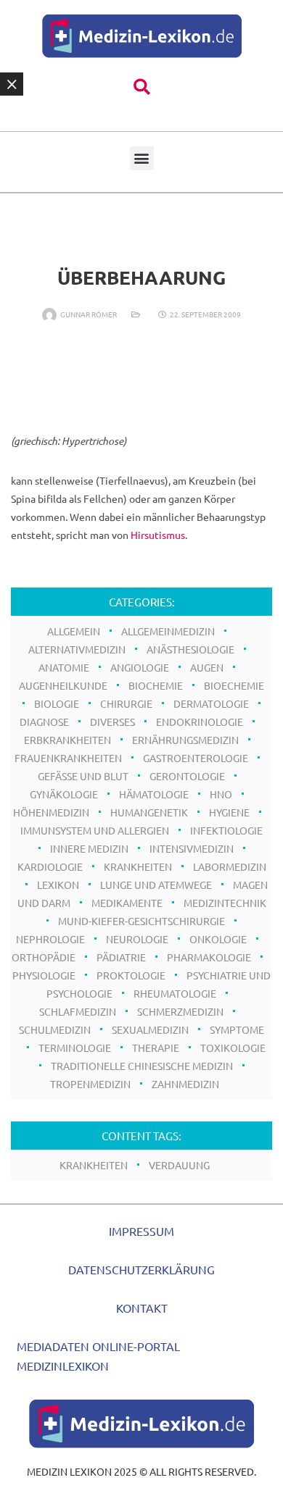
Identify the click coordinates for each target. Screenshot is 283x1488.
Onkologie (218, 938)
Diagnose (44, 721)
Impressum (141, 1231)
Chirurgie (126, 703)
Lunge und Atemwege (156, 884)
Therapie (155, 1047)
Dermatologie (211, 703)
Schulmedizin (55, 1029)
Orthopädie (43, 957)
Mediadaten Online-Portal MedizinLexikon (98, 1356)
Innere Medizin (89, 848)
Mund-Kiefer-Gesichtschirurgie (141, 920)
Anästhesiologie (190, 649)
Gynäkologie (64, 794)
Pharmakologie (209, 957)
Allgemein (73, 631)
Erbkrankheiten (67, 739)
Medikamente (127, 902)
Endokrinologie (199, 721)
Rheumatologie (175, 993)
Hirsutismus (158, 534)
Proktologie (131, 975)
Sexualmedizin (150, 1029)
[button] (142, 87)
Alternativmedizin (77, 649)
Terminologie (74, 1047)
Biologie (56, 703)
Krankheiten (138, 866)
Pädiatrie (121, 957)
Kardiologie (50, 866)
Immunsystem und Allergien (94, 830)
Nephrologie (50, 938)
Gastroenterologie (195, 757)
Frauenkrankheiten (68, 757)
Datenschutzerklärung (141, 1269)
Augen (206, 667)
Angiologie (139, 667)
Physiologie (43, 975)
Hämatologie (154, 794)
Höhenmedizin (51, 812)
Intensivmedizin (191, 848)
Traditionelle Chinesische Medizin (142, 1065)
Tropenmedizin (90, 1083)
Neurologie (137, 938)
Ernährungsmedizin (185, 739)
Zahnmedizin (185, 1083)
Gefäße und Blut (83, 775)
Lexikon (58, 884)
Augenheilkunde (63, 685)
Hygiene (229, 812)
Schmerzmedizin (180, 1011)
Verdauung (179, 1164)
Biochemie (155, 685)
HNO (221, 794)
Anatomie (63, 667)
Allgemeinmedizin (168, 631)
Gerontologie (187, 775)
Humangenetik (149, 812)
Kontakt (142, 1307)
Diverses (112, 721)
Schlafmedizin (77, 1011)
